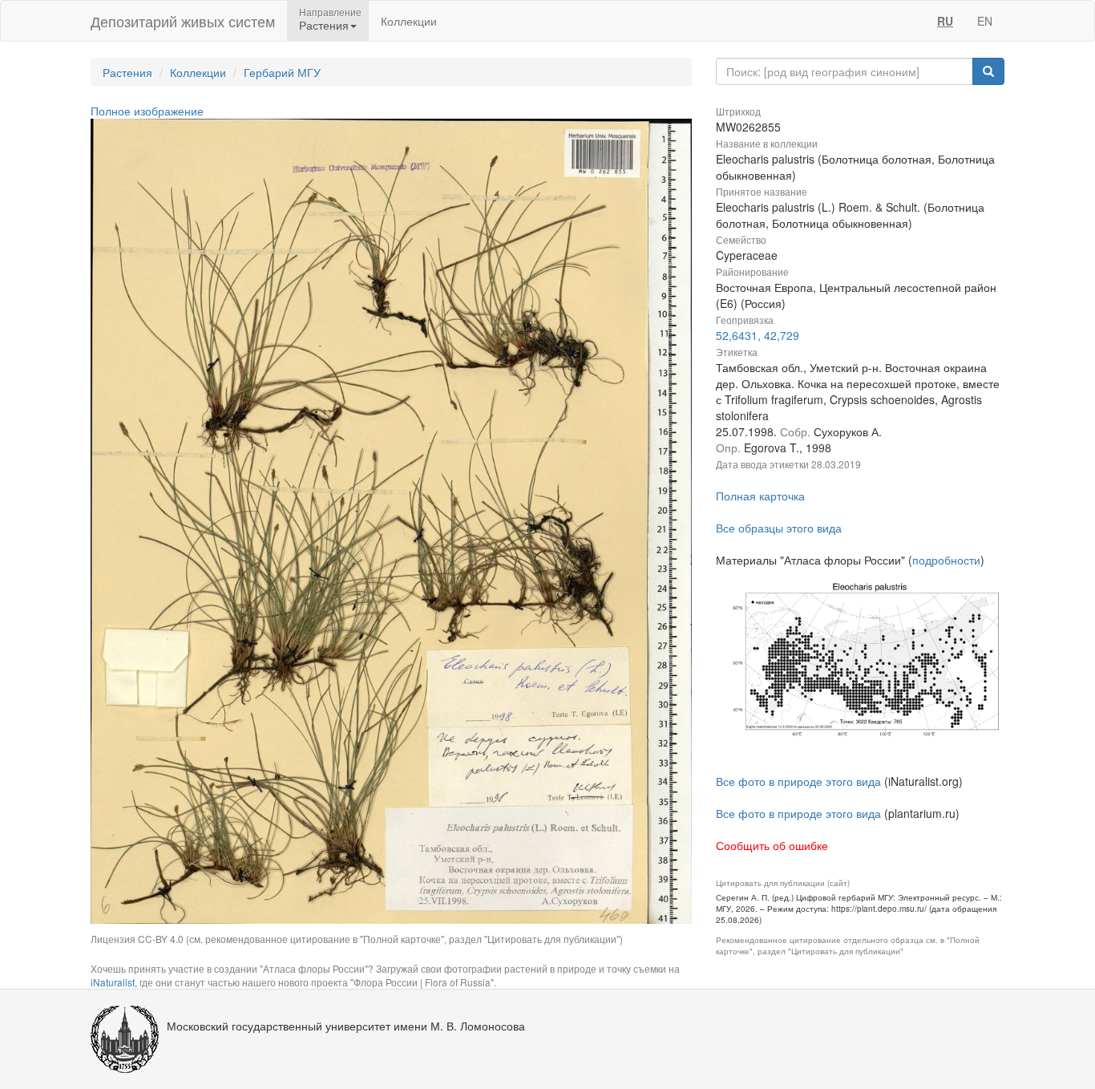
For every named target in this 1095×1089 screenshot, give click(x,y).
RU (945, 21)
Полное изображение (147, 111)
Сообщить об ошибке (772, 845)
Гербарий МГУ (282, 72)
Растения (127, 72)
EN (984, 21)
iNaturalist (113, 982)
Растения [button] (324, 25)
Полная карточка (760, 496)
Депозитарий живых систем (183, 20)
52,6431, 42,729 (757, 335)
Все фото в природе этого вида (798, 781)
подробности (946, 560)
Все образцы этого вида (779, 528)
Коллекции (409, 21)
